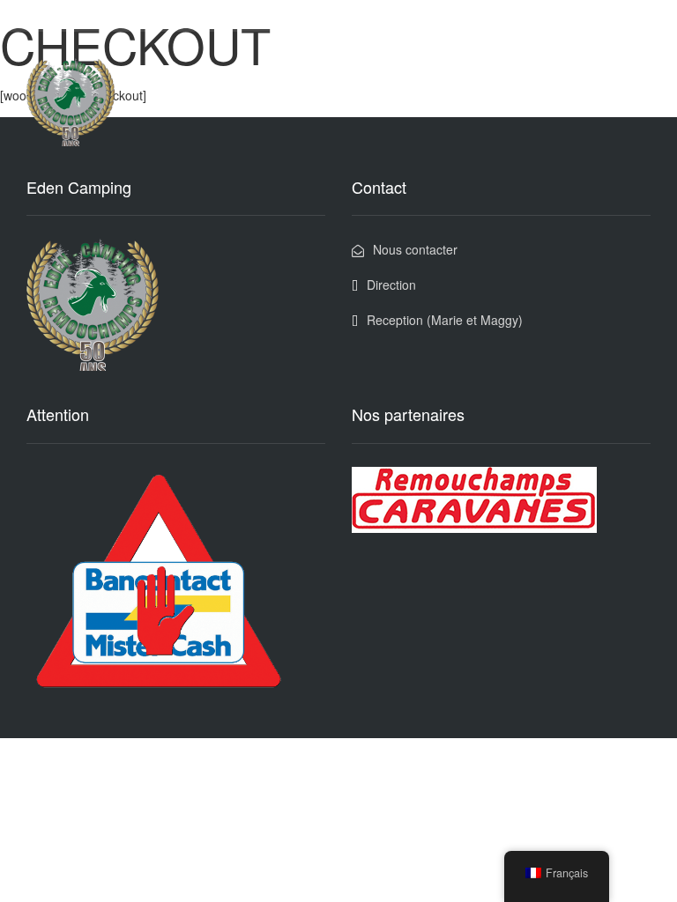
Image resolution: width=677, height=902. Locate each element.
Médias (410, 73)
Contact (613, 73)
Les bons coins (318, 73)
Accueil (226, 73)
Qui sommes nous (511, 73)
